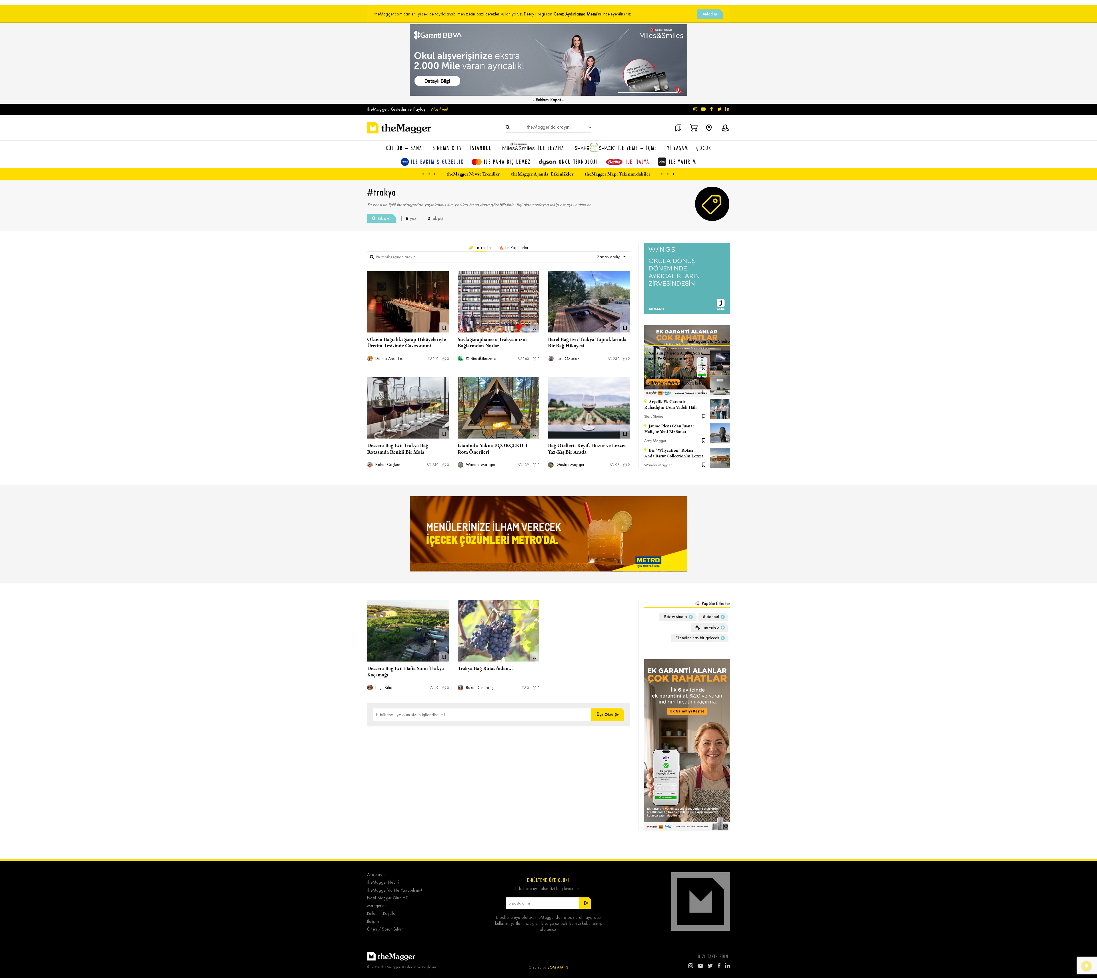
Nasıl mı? (439, 109)
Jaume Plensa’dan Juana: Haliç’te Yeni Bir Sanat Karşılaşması (669, 429)
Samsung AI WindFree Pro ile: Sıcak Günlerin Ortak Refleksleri (675, 380)
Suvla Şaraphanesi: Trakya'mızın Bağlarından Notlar (492, 343)
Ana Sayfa (376, 874)
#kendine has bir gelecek (697, 637)
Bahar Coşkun (387, 464)
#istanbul (711, 616)
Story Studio (653, 416)
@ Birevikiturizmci (481, 358)
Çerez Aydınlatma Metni (575, 14)
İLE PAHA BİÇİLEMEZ (507, 162)
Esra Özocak (567, 358)
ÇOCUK (703, 148)
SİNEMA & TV (447, 148)
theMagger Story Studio (708, 341)
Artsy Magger (655, 440)
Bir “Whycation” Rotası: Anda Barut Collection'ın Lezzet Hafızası (673, 453)
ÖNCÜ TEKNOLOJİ (578, 162)
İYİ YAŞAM (676, 148)
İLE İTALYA (638, 162)
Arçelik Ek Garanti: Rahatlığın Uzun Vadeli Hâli (670, 405)
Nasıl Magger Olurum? (387, 898)
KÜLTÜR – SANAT (405, 148)
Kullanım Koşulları (382, 913)
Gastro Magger (569, 464)
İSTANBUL (481, 148)
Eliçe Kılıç (383, 687)
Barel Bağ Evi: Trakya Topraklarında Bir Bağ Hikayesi (587, 343)
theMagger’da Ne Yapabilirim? (394, 890)
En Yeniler (483, 247)
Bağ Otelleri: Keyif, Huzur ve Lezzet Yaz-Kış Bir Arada (587, 449)
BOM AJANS (558, 967)
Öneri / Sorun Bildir (385, 929)
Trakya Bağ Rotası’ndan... (485, 668)
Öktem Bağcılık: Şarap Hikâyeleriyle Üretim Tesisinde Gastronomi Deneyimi (406, 346)
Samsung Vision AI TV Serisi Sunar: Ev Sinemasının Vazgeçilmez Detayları (674, 356)
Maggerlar (376, 905)
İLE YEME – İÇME (637, 148)
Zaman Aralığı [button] (609, 256)
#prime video (707, 627)
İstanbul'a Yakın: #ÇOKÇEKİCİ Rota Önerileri (492, 449)
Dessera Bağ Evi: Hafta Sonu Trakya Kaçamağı (405, 672)
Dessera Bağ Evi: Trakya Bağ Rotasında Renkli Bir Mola (397, 449)
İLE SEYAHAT (552, 148)
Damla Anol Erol (389, 358)
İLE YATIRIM (682, 162)
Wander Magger (480, 464)
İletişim (373, 921)
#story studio (675, 616)
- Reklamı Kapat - (548, 99)
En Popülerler (516, 247)
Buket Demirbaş (479, 687)
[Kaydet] (703, 367)
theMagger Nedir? (383, 882)
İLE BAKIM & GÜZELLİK (437, 162)
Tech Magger (655, 367)
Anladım (709, 14)
